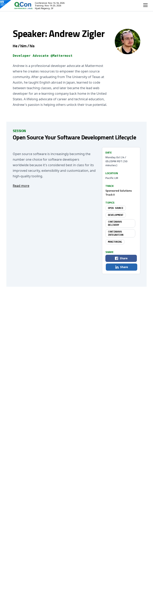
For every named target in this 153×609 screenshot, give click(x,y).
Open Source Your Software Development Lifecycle (74, 137)
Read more (21, 185)
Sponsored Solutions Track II (118, 192)
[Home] (19, 5)
